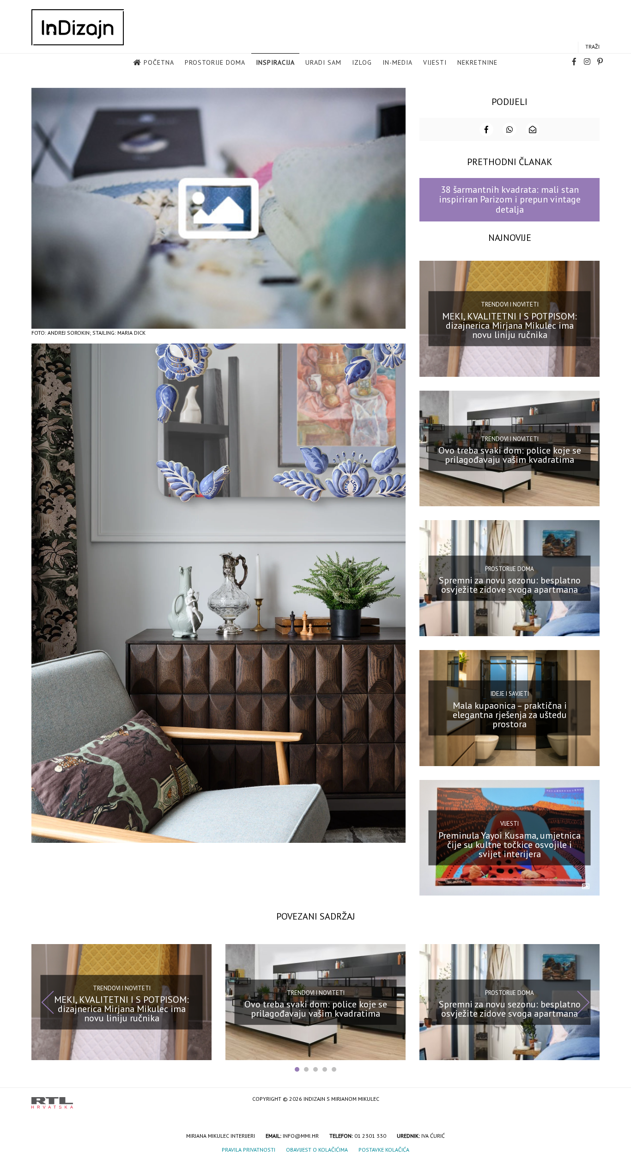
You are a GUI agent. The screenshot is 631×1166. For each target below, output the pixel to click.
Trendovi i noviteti (510, 304)
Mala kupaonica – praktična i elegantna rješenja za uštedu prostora (510, 715)
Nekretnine (477, 62)
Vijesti (435, 62)
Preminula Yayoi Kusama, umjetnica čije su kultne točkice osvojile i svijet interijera (509, 844)
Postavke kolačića (383, 1149)
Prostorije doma (215, 62)
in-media (397, 62)
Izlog (362, 62)
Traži (592, 46)
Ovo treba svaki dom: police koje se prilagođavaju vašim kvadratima (509, 455)
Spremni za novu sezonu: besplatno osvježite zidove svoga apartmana (510, 584)
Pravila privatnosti (248, 1149)
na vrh (590, 1099)
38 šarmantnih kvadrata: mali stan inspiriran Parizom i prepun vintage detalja (510, 199)
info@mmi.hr (301, 1135)
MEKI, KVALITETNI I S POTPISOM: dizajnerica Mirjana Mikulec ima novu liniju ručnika (509, 325)
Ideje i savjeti (510, 694)
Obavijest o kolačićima (317, 1149)
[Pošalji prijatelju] (533, 129)
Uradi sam (323, 62)
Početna (159, 62)
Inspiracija (275, 62)
